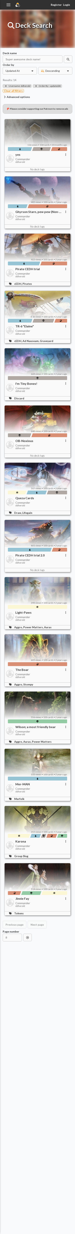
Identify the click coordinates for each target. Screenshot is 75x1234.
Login (66, 4)
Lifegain (27, 512)
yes (17, 154)
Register (56, 4)
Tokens (19, 913)
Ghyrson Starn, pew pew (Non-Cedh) (37, 212)
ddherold (20, 162)
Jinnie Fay (22, 898)
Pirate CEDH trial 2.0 (30, 555)
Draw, (18, 512)
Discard (19, 398)
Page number (11, 931)
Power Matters (42, 741)
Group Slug (21, 856)
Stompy (28, 684)
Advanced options (18, 96)
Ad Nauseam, (31, 341)
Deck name (10, 53)
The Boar (22, 669)
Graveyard (46, 341)
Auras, (27, 741)
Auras (48, 627)
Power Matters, (33, 627)
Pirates (27, 283)
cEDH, (18, 283)
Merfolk (19, 798)
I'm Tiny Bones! (26, 383)
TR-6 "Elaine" (24, 326)
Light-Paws (23, 612)
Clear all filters (13, 90)
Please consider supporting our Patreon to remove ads (39, 108)
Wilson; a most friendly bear (35, 727)
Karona (20, 841)
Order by (8, 64)
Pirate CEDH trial (27, 269)
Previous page (14, 924)
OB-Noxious (24, 441)
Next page (37, 924)
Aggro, (18, 627)
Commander (22, 159)
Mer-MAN (22, 784)
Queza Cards (24, 498)
